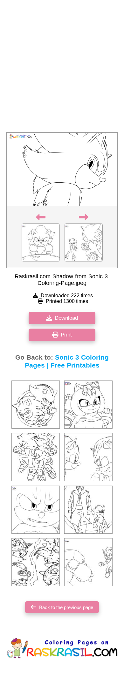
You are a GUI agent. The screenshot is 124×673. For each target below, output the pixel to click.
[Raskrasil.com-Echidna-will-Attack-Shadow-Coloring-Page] (88, 562)
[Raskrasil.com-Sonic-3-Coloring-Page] (35, 510)
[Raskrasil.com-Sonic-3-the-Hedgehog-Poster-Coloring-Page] (35, 405)
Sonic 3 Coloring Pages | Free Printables (67, 361)
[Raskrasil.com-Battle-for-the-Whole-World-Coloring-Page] (35, 562)
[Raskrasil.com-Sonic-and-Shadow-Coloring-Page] (88, 457)
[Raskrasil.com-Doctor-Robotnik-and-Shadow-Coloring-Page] (88, 510)
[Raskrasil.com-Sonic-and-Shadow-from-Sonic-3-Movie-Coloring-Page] (35, 457)
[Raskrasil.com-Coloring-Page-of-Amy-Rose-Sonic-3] (88, 405)
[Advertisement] (62, 68)
